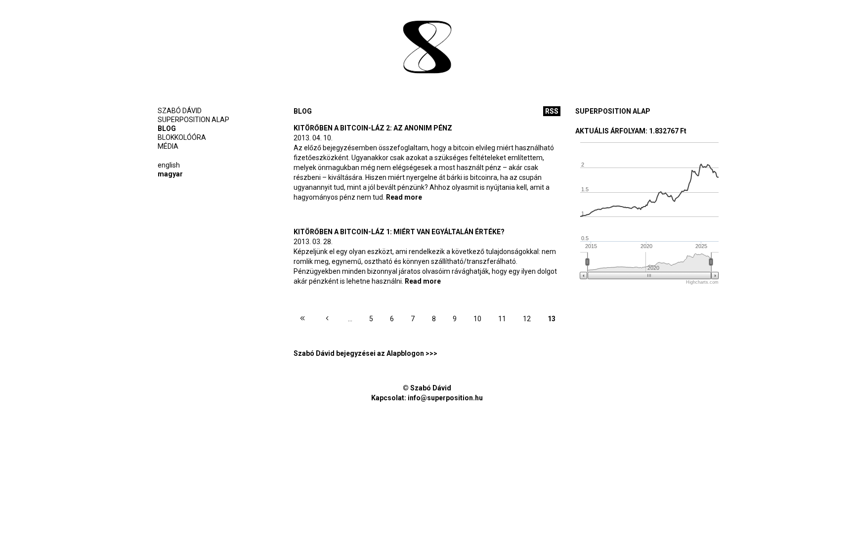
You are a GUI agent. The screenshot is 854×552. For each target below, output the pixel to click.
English (169, 165)
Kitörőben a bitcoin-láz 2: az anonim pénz (373, 128)
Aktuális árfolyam (610, 131)
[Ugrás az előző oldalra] (327, 320)
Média (168, 146)
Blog (167, 128)
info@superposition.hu (445, 398)
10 (477, 319)
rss (551, 111)
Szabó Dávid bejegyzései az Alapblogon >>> (365, 353)
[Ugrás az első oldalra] (302, 320)
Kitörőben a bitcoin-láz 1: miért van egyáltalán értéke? (399, 232)
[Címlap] (427, 48)
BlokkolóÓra (182, 137)
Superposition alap (193, 120)
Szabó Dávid (180, 111)
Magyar (170, 174)
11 (502, 319)
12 (527, 319)
